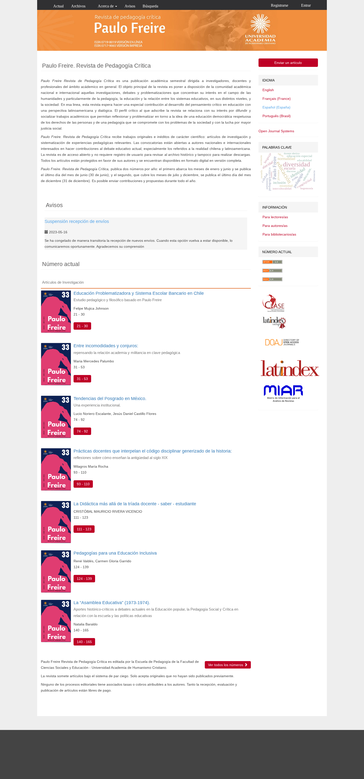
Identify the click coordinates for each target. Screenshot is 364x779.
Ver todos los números (226, 665)
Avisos (130, 6)
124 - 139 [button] (84, 579)
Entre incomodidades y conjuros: (127, 348)
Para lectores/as (275, 217)
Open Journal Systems (276, 131)
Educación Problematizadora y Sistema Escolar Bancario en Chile (139, 296)
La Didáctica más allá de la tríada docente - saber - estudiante (135, 503)
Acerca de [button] (106, 6)
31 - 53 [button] (82, 379)
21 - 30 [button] (82, 326)
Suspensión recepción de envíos (77, 221)
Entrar (306, 5)
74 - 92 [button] (82, 431)
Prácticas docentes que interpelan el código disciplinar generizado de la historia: (153, 454)
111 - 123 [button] (84, 529)
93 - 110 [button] (83, 484)
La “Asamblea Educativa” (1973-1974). (156, 609)
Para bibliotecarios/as (279, 234)
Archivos (78, 6)
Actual (58, 6)
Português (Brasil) (276, 116)
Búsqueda (150, 6)
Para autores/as (274, 226)
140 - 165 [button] (84, 642)
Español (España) (276, 107)
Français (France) (276, 99)
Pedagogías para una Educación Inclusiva (115, 553)
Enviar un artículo (288, 63)
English (268, 90)
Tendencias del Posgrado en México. (110, 401)
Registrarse (279, 5)
